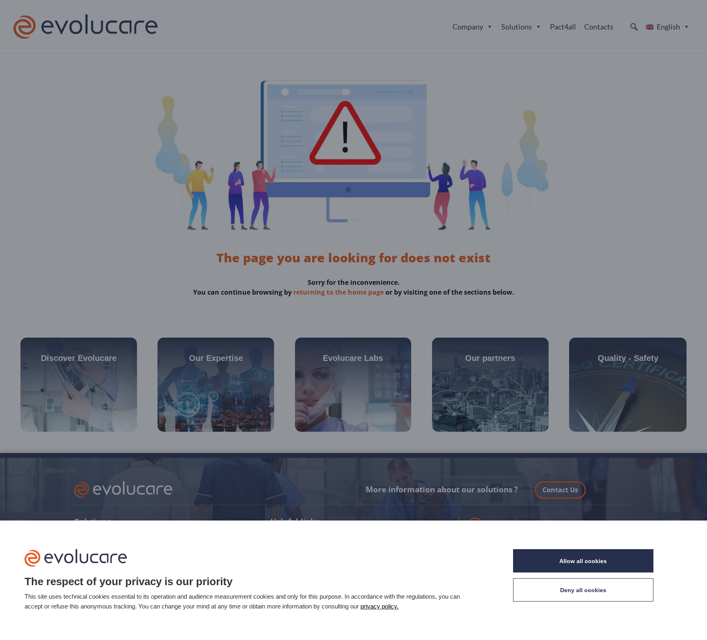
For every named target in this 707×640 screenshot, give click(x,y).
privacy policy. (379, 606)
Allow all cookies (583, 561)
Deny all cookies (583, 590)
